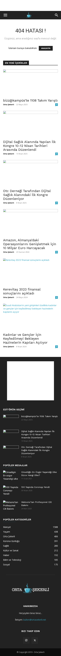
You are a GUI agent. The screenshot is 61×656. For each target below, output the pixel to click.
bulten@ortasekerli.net (34, 619)
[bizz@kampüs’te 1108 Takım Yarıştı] (30, 82)
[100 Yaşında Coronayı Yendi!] (11, 491)
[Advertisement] (30, 5)
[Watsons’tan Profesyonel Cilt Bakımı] (11, 506)
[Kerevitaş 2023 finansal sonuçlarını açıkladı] (30, 271)
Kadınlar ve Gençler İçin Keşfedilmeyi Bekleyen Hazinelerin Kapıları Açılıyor (25, 338)
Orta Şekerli (8, 104)
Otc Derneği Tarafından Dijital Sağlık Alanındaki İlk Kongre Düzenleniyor (27, 195)
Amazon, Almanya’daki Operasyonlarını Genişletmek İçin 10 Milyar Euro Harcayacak (29, 244)
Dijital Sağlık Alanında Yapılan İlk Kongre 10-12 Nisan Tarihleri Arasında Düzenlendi (29, 146)
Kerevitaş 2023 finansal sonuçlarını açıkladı (22, 291)
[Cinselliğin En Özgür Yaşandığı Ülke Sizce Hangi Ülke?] (11, 476)
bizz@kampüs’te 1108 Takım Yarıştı (30, 100)
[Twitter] (35, 640)
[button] (5, 15)
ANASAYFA (45, 48)
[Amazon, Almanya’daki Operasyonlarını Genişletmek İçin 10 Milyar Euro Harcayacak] (30, 222)
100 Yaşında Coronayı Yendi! (35, 487)
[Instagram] (26, 640)
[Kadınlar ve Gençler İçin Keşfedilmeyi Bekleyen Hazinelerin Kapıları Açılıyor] (30, 317)
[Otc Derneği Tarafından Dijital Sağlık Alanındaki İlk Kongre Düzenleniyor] (30, 173)
